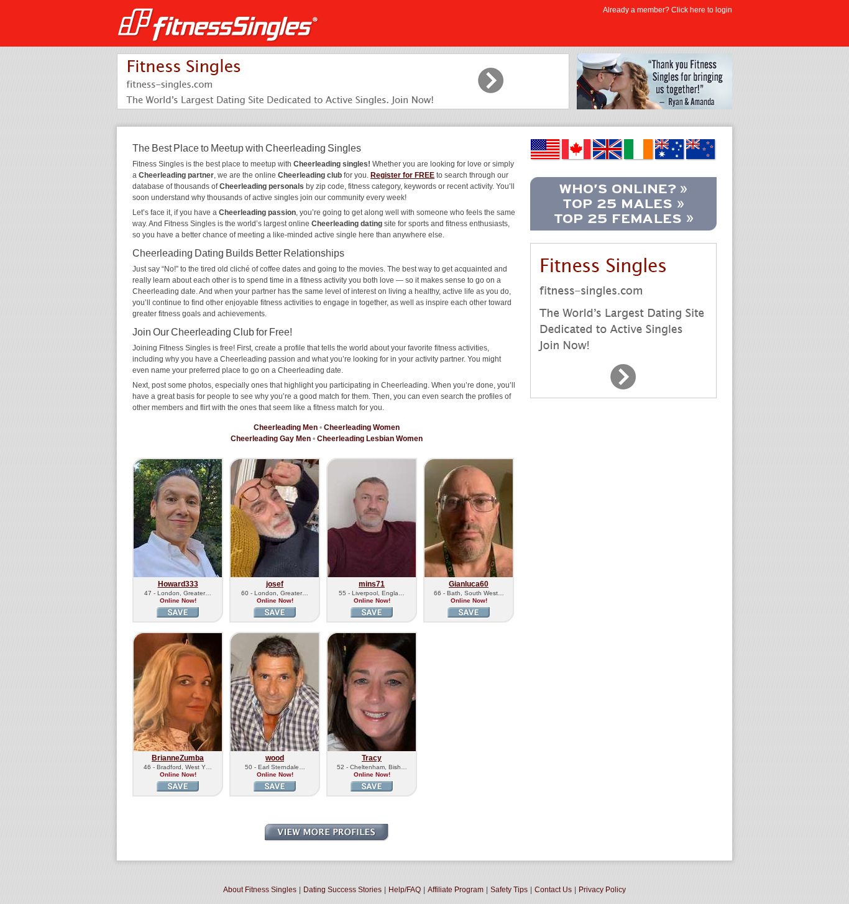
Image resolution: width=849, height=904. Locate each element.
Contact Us (553, 889)
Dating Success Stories (342, 889)
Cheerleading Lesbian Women (370, 438)
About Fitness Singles (259, 889)
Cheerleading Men (286, 427)
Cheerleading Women (362, 427)
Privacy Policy (602, 889)
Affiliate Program (456, 889)
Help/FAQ (404, 889)
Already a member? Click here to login (667, 10)
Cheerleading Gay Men (271, 438)
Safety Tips (509, 889)
